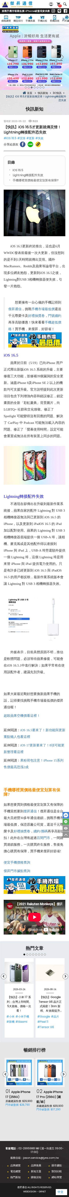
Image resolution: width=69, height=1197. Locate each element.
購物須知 (36, 1177)
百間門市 (43, 838)
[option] (34, 57)
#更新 (30, 138)
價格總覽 (6, 20)
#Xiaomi (21, 1022)
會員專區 (51, 4)
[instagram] (53, 11)
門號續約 (54, 316)
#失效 (39, 138)
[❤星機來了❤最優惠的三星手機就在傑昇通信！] (34, 57)
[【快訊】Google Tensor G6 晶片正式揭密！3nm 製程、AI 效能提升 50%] (50, 972)
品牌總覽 (15, 1165)
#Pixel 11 (42, 1022)
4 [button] (35, 87)
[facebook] (65, 11)
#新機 (10, 1022)
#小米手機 (22, 1016)
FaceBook (65, 815)
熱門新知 (15, 1177)
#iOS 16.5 (10, 138)
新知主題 (36, 1171)
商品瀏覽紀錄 (65, 828)
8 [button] (45, 954)
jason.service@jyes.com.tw (41, 1158)
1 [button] (26, 87)
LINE (66, 822)
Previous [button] (7, 57)
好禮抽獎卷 (36, 316)
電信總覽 (15, 1171)
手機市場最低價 (43, 309)
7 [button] (43, 87)
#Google (43, 1016)
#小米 (10, 1016)
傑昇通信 (15, 309)
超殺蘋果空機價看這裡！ (22, 716)
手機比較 (42, 20)
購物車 (60, 5)
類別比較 (57, 1171)
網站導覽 (57, 1177)
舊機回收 (54, 20)
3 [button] (32, 87)
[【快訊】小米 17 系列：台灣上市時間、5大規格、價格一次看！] (19, 972)
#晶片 (55, 1016)
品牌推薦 (36, 1165)
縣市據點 (57, 1165)
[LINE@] (59, 11)
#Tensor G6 (45, 1027)
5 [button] (37, 87)
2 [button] (29, 87)
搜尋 (65, 4)
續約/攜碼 (40, 831)
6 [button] (40, 87)
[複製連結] (38, 144)
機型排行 (18, 20)
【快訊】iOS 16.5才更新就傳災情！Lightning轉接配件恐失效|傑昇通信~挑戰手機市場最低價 (21, 6)
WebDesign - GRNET (34, 1191)
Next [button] (61, 57)
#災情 (21, 138)
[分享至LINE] (30, 144)
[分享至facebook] (22, 144)
